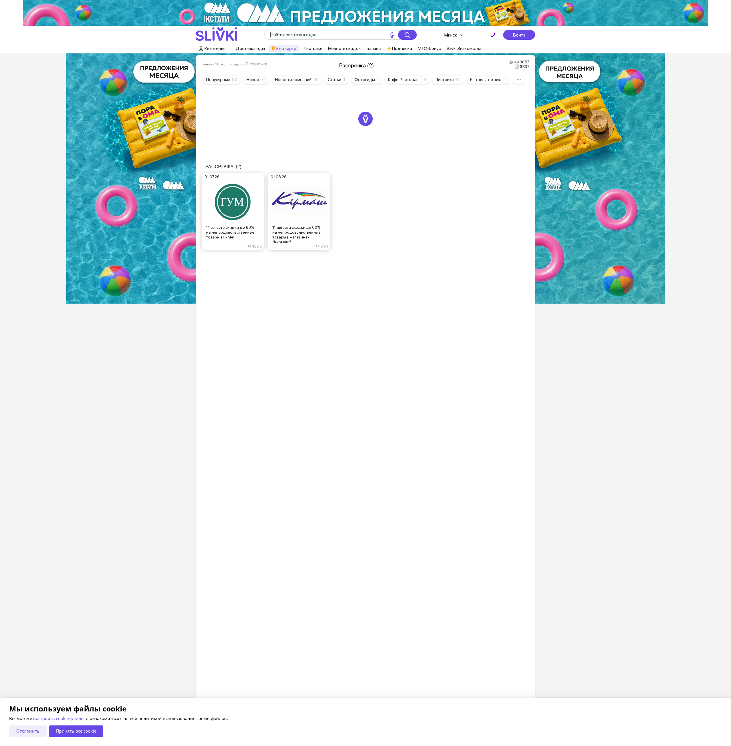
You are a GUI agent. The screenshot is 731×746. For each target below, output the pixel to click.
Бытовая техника (488, 79)
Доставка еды (250, 48)
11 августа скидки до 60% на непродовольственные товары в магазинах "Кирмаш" (296, 234)
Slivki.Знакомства (464, 48)
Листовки (312, 48)
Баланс (374, 48)
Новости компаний (297, 79)
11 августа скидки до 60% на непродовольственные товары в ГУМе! (230, 232)
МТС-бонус (429, 48)
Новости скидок (344, 48)
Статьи (336, 79)
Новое (256, 79)
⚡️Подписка (399, 48)
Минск (450, 35)
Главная (208, 64)
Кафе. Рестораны (407, 79)
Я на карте (286, 48)
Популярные (221, 79)
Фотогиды (366, 79)
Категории (215, 48)
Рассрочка (223, 166)
